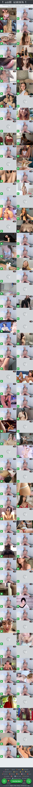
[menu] (4, 781)
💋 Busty (29, 774)
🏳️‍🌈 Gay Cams (26, 776)
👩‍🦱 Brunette (5, 774)
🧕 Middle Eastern (7, 771)
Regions (12, 785)
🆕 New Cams (18, 776)
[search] (28, 781)
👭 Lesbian (6, 776)
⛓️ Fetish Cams (25, 778)
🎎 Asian (7, 769)
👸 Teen (22, 771)
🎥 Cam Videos (8, 783)
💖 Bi (12, 776)
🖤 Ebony (12, 769)
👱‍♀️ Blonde (27, 771)
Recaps (18, 785)
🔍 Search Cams (24, 783)
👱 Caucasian (25, 769)
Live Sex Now (17, 781)
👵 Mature (15, 771)
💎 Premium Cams (16, 778)
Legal (28, 785)
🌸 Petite (23, 774)
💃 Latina (18, 769)
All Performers (24, 785)
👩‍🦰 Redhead (12, 774)
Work (15, 785)
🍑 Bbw (18, 774)
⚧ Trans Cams (7, 778)
